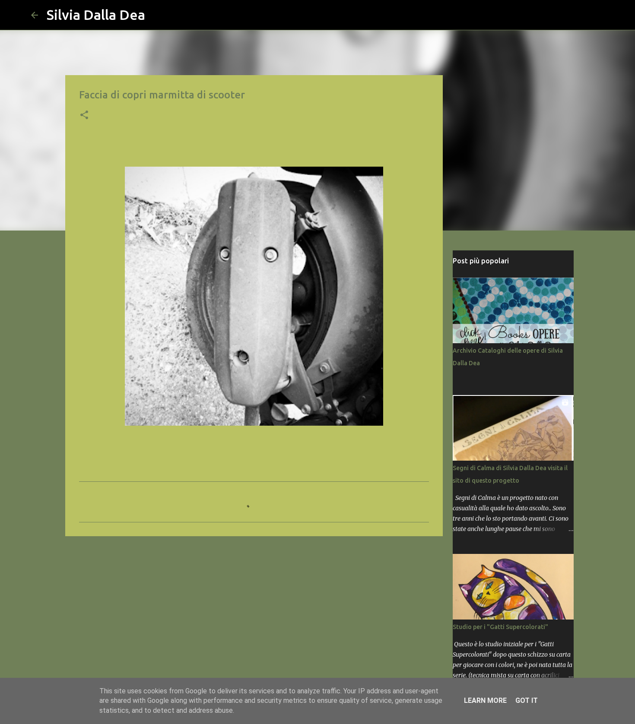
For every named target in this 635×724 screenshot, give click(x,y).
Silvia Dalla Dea (96, 14)
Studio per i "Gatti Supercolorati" (500, 626)
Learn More (485, 700)
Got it (526, 700)
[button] (84, 116)
